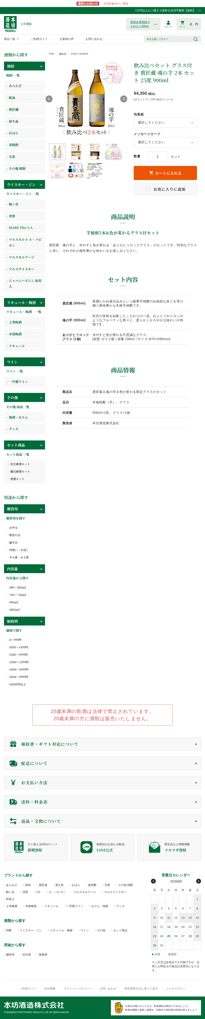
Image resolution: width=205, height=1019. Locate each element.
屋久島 (13, 121)
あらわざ (15, 85)
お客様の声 (67, 39)
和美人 (10, 899)
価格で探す (14, 630)
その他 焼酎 (17, 168)
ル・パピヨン (57, 892)
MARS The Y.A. (21, 227)
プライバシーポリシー (77, 988)
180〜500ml (17, 587)
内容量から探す (17, 578)
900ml (13, 602)
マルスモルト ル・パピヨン (25, 242)
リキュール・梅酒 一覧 (23, 311)
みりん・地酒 (99, 906)
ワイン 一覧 (14, 371)
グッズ (13, 429)
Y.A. (38, 892)
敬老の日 (14, 535)
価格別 (62, 54)
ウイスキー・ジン (21, 184)
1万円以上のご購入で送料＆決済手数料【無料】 (165, 10)
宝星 (12, 156)
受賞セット (17, 479)
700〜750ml (17, 595)
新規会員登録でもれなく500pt (140, 24)
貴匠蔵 (13, 109)
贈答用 (12, 508)
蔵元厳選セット (20, 471)
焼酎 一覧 (13, 75)
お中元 (13, 528)
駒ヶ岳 (13, 204)
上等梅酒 (15, 322)
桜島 (12, 97)
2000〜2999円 (19, 662)
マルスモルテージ (21, 257)
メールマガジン (176, 988)
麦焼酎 (13, 144)
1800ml (14, 610)
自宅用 (26, 954)
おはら (13, 133)
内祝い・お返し (19, 550)
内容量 (12, 568)
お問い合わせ (94, 39)
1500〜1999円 (18, 655)
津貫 (12, 216)
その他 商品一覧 (17, 407)
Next (123, 98)
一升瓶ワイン (18, 381)
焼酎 (10, 66)
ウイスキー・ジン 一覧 (22, 193)
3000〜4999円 (79, 54)
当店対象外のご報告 (103, 3)
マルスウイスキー (21, 269)
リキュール (17, 346)
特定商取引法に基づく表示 (141, 988)
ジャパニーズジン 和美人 (25, 283)
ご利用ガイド (39, 39)
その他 (12, 397)
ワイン (12, 361)
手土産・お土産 (19, 557)
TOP (51, 54)
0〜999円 (15, 640)
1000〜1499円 (18, 647)
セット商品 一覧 (17, 454)
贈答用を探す (15, 518)
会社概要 (49, 988)
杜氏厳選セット (20, 464)
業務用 (43, 954)
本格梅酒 (15, 334)
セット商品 (16, 444)
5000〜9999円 (18, 677)
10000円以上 (17, 684)
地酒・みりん (18, 417)
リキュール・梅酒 (21, 302)
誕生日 (13, 542)
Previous (48, 98)
